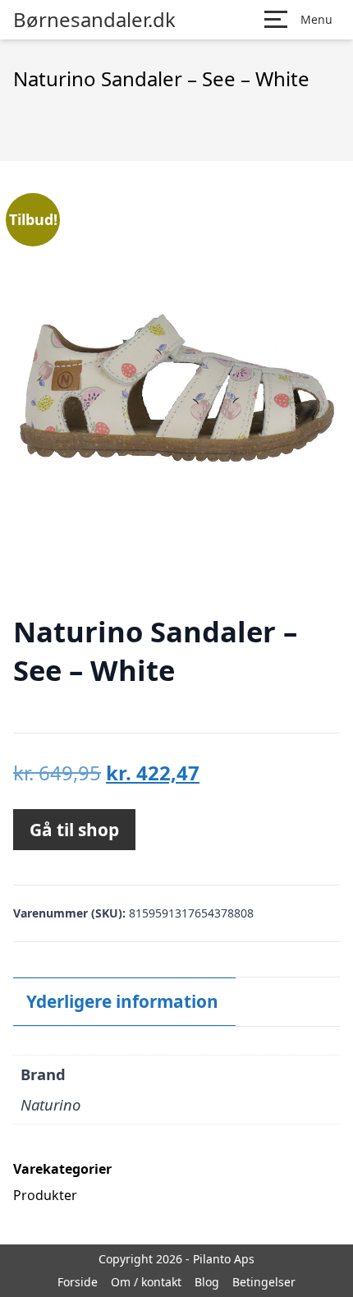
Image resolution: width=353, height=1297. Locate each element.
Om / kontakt (146, 1282)
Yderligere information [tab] (122, 1001)
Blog (207, 1282)
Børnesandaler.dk (94, 20)
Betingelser (264, 1282)
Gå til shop (74, 829)
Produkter (45, 1195)
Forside (77, 1282)
